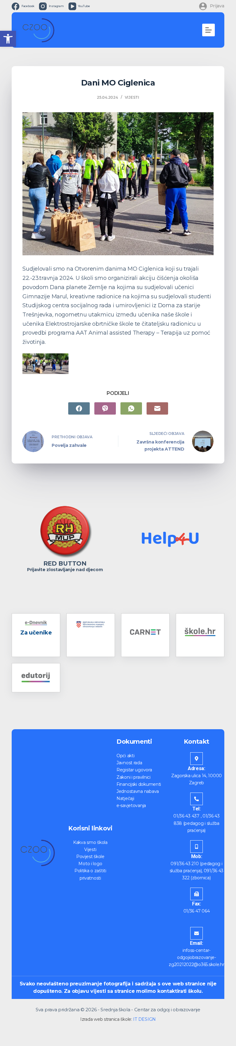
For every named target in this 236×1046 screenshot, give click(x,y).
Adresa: (196, 768)
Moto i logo (90, 863)
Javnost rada (129, 763)
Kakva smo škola (90, 842)
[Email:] (196, 933)
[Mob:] (196, 846)
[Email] (157, 408)
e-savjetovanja (131, 805)
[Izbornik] (208, 30)
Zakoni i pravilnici (133, 777)
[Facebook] (79, 408)
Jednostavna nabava (137, 791)
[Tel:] (196, 799)
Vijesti (132, 97)
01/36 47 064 (196, 911)
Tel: (196, 809)
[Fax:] (196, 894)
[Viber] (105, 408)
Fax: (196, 904)
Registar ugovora (134, 770)
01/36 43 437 (186, 816)
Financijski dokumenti (138, 784)
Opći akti (125, 755)
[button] (8, 39)
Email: (196, 943)
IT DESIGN (144, 1019)
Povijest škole (90, 856)
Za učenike (36, 632)
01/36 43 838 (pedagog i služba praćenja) (197, 823)
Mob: (196, 856)
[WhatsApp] (131, 408)
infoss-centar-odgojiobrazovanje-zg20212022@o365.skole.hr (196, 957)
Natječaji (125, 798)
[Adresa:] (196, 758)
